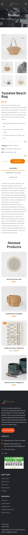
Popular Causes (5, 503)
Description (13, 168)
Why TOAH (4, 485)
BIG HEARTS (9, 149)
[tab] (13, 168)
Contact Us (4, 500)
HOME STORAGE (11, 19)
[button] (26, 4)
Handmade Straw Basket (14, 314)
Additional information (13, 173)
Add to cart (17, 161)
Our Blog (3, 491)
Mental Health (5, 488)
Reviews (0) (13, 177)
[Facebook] (2, 453)
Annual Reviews (5, 506)
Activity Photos (5, 512)
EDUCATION (17, 149)
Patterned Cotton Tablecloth (14, 348)
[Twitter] (6, 453)
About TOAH (5, 478)
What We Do (5, 482)
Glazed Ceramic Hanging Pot (14, 382)
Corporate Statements (7, 509)
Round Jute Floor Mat (14, 279)
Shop (3, 19)
